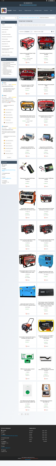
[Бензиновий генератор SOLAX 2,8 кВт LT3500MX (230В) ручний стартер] (27, 261)
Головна (14, 10)
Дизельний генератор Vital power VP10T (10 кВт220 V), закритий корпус (27, 304)
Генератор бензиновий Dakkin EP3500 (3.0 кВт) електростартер (46, 240)
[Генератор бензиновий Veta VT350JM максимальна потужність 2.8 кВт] (46, 198)
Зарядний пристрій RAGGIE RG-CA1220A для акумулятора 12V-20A (46, 148)
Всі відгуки (9, 157)
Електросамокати (5, 29)
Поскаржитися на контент (25, 458)
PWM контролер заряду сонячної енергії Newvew (27, 369)
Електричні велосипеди (6, 34)
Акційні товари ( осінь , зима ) (33, 17)
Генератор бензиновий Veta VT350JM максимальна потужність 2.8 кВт (46, 209)
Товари (3, 24)
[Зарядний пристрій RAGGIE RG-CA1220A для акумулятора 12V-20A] (46, 137)
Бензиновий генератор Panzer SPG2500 (46, 54)
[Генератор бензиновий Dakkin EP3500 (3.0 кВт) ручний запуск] (27, 229)
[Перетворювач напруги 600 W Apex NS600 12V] (27, 168)
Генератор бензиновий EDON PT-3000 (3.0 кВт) (27, 54)
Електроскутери (5, 39)
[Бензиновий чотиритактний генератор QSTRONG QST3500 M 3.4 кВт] (27, 326)
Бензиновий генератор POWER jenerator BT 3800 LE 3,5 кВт (27, 86)
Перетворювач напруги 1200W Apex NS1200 (46, 179)
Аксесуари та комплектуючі (7, 36)
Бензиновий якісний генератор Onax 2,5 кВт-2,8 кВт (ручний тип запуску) (27, 116)
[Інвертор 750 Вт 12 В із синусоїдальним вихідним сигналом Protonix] (46, 358)
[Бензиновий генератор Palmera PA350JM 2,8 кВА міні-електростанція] (27, 198)
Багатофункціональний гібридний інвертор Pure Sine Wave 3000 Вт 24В (27, 401)
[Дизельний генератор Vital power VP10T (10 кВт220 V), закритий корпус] (27, 292)
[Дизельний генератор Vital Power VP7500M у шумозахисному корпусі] (46, 261)
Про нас (20, 10)
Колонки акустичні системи (7, 27)
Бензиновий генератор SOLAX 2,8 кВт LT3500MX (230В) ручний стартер (27, 271)
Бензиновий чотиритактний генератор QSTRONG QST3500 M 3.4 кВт (27, 337)
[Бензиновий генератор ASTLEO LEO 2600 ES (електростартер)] (46, 105)
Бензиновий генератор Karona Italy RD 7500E (46, 85)
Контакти (46, 10)
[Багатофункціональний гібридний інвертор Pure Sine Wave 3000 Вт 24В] (27, 390)
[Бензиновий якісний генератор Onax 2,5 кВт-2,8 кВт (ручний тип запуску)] (27, 105)
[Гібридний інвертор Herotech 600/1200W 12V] (46, 390)
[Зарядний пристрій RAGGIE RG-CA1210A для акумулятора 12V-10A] (27, 137)
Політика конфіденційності (34, 458)
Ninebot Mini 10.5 (5, 43)
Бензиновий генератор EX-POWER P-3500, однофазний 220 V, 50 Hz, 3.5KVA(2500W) (46, 337)
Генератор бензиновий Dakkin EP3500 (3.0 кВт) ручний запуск (27, 240)
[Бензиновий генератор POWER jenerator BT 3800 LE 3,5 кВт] (27, 74)
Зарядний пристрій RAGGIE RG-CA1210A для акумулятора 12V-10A (27, 148)
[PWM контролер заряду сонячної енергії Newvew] (27, 358)
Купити (28, 62)
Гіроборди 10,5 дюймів (6, 41)
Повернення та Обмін (6, 55)
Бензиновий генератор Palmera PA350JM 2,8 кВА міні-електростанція (27, 209)
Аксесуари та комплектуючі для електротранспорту (7, 49)
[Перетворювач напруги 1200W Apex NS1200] (46, 168)
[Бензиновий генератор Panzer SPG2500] (46, 43)
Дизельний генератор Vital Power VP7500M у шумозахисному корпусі (46, 272)
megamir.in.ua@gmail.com (6, 178)
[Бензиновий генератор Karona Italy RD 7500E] (46, 74)
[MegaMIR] (4, 10)
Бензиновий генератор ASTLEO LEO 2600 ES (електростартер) (46, 116)
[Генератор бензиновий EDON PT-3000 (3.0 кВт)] (27, 43)
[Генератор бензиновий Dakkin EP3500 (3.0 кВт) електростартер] (46, 229)
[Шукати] (15, 18)
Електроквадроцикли (6, 46)
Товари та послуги (27, 10)
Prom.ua (33, 457)
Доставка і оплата (38, 10)
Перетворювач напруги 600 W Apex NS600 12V (27, 179)
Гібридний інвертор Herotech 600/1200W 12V (46, 401)
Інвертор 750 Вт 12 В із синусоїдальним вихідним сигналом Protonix (46, 369)
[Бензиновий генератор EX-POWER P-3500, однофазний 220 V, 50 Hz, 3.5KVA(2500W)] (46, 326)
